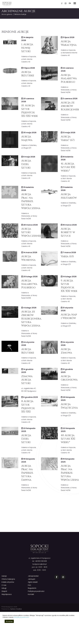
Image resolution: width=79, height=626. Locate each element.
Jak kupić (31, 579)
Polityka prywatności (36, 591)
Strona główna (7, 14)
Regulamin (32, 588)
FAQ (29, 585)
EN (70, 3)
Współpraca (7, 594)
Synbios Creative (16, 609)
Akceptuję (9, 621)
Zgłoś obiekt (33, 582)
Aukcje (4, 576)
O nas (4, 585)
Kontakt (31, 594)
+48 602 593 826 (41, 561)
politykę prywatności (21, 617)
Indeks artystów (8, 582)
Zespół (4, 591)
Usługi (4, 588)
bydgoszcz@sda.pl (40, 564)
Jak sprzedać (33, 576)
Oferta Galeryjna (8, 579)
